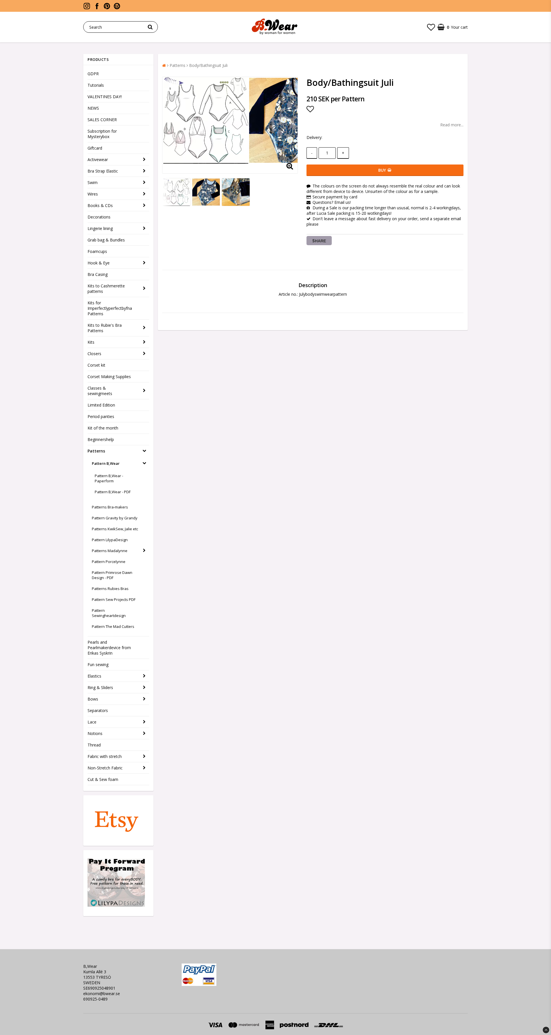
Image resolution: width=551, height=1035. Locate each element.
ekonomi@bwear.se (101, 993)
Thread (94, 745)
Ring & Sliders (100, 687)
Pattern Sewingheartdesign (109, 613)
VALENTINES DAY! (105, 96)
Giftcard (95, 148)
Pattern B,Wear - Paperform (109, 478)
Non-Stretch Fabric (105, 768)
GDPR (93, 73)
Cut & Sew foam (103, 779)
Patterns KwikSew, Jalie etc (115, 528)
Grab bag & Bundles (106, 240)
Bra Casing (98, 274)
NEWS (93, 108)
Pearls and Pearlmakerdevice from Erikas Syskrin (109, 647)
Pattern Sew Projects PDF (113, 599)
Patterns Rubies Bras (110, 588)
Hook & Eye (99, 263)
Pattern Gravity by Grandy (114, 518)
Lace (92, 722)
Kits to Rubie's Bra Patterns (105, 327)
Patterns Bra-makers (110, 507)
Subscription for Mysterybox (102, 133)
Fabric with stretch (105, 756)
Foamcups (97, 251)
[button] (431, 27)
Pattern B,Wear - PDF (113, 491)
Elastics (94, 676)
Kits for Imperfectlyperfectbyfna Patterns (110, 308)
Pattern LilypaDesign (110, 539)
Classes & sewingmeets (100, 390)
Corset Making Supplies (109, 376)
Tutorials (96, 85)
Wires (93, 194)
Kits (91, 342)
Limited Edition (101, 405)
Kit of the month (103, 428)
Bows (93, 699)
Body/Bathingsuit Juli (208, 65)
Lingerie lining (100, 228)
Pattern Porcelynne (108, 561)
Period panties (101, 416)
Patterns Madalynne (109, 550)
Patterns (96, 451)
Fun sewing (98, 664)
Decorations (99, 217)
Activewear (98, 159)
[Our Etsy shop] (116, 834)
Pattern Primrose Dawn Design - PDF (112, 575)
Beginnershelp (101, 439)
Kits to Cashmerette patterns (106, 288)
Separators (98, 710)
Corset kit (96, 365)
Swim (93, 182)
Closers (94, 353)
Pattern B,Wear (106, 463)
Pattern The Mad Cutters (113, 626)
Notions (95, 733)
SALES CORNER (102, 119)
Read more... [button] (451, 124)
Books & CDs (100, 205)
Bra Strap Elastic (103, 171)
